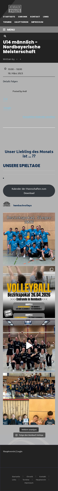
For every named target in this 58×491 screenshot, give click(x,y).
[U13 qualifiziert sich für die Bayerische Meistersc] (29, 399)
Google (7, 107)
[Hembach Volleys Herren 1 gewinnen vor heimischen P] (29, 239)
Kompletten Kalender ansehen (39, 116)
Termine (7, 22)
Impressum (37, 22)
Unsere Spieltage (21, 166)
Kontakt (35, 16)
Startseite (9, 16)
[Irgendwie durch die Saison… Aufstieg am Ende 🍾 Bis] (29, 345)
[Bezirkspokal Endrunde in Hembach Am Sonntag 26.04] (29, 292)
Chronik (22, 16)
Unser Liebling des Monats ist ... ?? (29, 153)
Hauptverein (21, 22)
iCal (5, 98)
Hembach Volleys (14, 9)
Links (46, 16)
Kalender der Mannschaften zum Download (29, 190)
